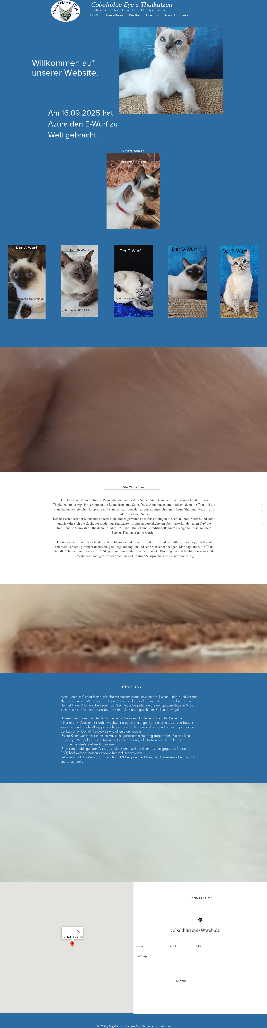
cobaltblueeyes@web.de (195, 930)
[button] (171, 70)
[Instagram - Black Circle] (200, 920)
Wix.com (166, 1026)
